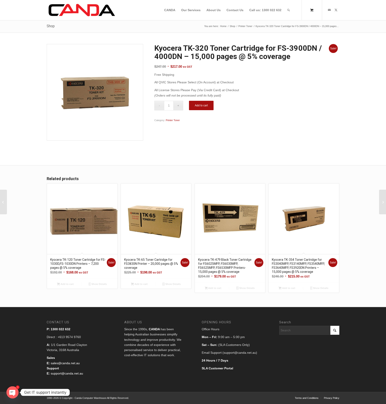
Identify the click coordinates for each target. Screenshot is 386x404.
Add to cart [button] (67, 284)
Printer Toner (173, 120)
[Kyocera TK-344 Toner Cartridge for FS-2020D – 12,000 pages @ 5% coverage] (382, 202)
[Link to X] (336, 9)
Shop (51, 26)
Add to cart (201, 105)
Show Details (99, 284)
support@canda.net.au (67, 373)
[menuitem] (169, 10)
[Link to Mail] (329, 9)
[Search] (288, 10)
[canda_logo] (82, 10)
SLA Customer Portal (217, 368)
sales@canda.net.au (65, 363)
